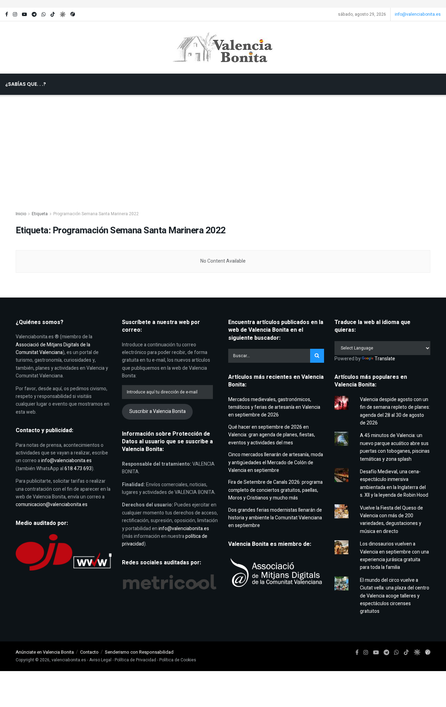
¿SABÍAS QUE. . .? (25, 84)
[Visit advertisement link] (223, 4)
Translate (385, 358)
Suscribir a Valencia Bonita (157, 411)
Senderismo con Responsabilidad (139, 652)
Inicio (21, 214)
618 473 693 (78, 468)
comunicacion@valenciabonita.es (51, 504)
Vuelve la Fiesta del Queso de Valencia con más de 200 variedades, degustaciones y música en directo (391, 519)
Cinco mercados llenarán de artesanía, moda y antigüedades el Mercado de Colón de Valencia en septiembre (275, 462)
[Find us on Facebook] (6, 14)
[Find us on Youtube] (24, 14)
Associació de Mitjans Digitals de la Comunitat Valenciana (53, 348)
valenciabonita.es (69, 660)
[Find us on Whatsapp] (43, 14)
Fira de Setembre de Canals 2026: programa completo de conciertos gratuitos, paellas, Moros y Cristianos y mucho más (275, 490)
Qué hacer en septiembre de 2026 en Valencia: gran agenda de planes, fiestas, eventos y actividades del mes (271, 434)
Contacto (89, 652)
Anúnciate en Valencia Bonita (45, 652)
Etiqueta (40, 214)
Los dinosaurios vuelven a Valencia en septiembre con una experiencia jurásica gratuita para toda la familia (394, 555)
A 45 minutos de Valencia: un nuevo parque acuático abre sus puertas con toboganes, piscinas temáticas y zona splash (395, 447)
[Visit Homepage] (223, 47)
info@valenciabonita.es (418, 14)
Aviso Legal (100, 660)
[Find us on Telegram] (34, 14)
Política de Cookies (177, 660)
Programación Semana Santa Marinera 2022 (96, 214)
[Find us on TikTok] (53, 14)
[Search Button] (225, 105)
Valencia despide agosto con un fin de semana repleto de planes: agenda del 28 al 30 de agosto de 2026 (395, 411)
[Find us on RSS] (72, 14)
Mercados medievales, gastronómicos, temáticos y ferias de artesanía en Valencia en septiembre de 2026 (274, 407)
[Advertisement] (223, 147)
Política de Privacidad (135, 660)
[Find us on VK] (63, 14)
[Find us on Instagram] (15, 14)
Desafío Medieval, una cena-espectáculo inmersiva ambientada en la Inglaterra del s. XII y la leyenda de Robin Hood (394, 483)
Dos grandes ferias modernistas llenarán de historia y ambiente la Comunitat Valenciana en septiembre (275, 517)
